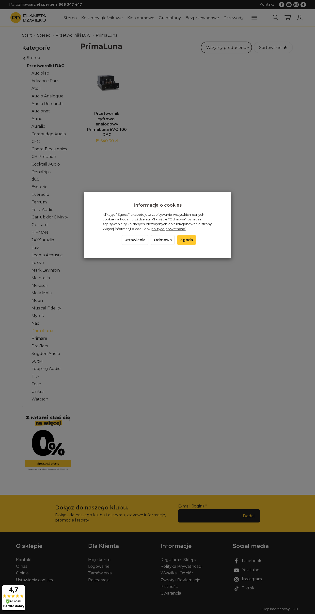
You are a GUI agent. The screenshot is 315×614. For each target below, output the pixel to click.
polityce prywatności (168, 229)
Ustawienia (135, 240)
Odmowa (163, 240)
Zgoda (186, 240)
